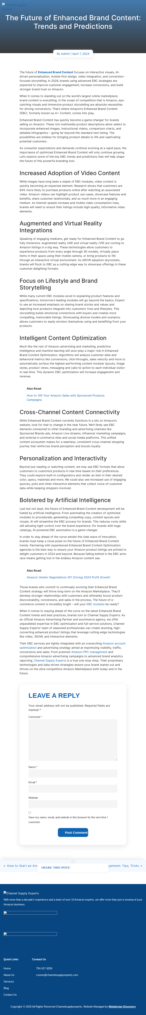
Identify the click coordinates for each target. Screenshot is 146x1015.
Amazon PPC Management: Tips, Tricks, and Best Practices (109, 865)
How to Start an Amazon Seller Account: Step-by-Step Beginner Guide (36, 865)
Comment (35, 716)
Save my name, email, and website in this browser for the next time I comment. (68, 820)
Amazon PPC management (89, 652)
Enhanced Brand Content (55, 72)
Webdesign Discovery (122, 1006)
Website (33, 797)
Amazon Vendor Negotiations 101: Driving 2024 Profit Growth (68, 577)
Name (32, 766)
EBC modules (96, 604)
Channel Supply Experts (50, 660)
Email (32, 782)
